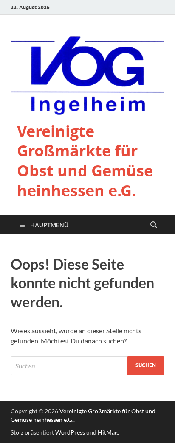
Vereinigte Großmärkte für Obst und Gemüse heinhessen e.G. (85, 161)
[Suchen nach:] (87, 365)
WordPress (70, 432)
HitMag (108, 432)
